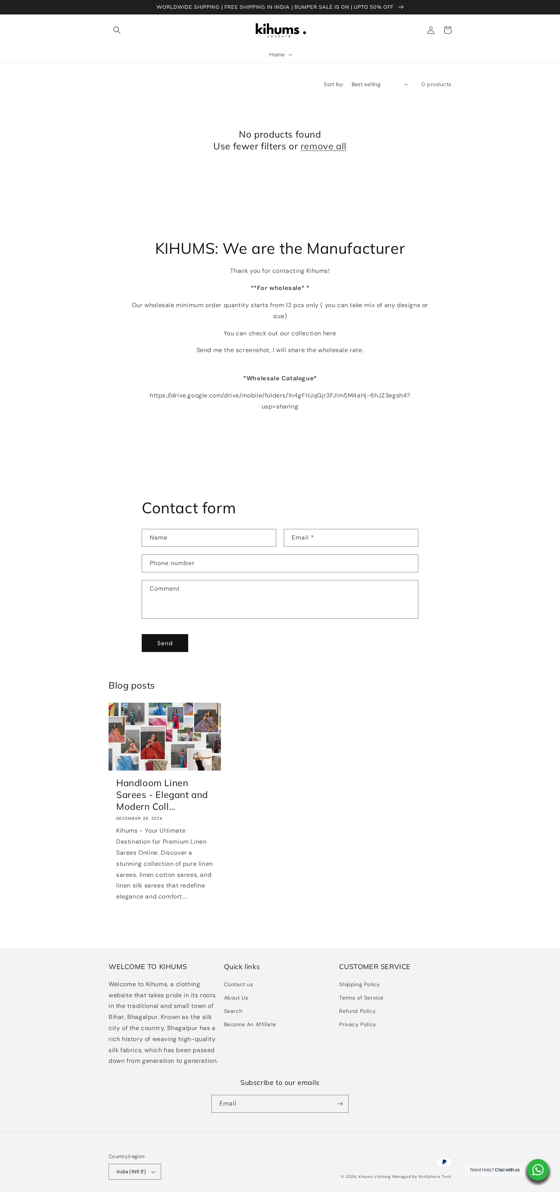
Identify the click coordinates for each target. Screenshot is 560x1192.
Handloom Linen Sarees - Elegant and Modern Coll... (162, 794)
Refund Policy (357, 1011)
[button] (117, 30)
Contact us (238, 984)
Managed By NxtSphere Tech (422, 1176)
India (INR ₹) (131, 1171)
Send (165, 643)
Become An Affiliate (250, 1024)
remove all (324, 146)
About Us (236, 997)
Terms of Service (361, 997)
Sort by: (334, 84)
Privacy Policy (357, 1024)
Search (233, 1011)
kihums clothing (374, 1176)
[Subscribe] (339, 1104)
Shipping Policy (359, 984)
